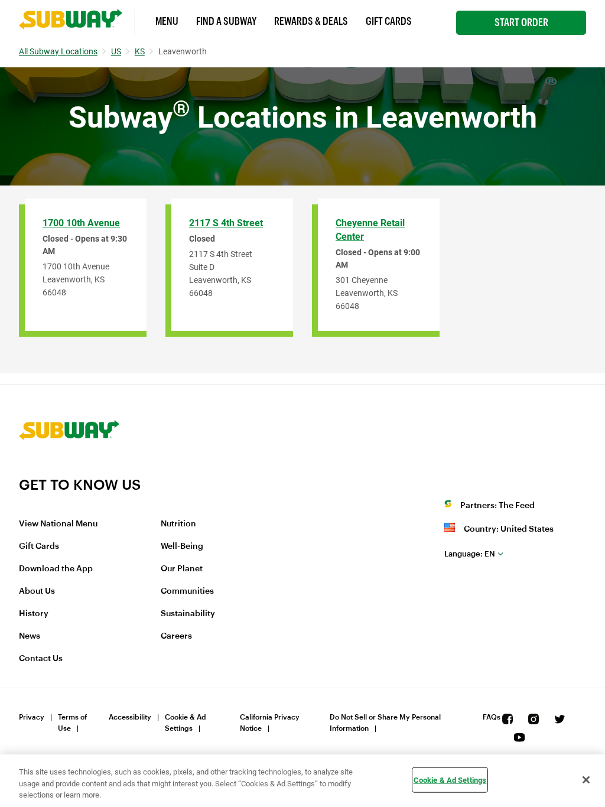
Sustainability (188, 614)
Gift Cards (389, 21)
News (29, 636)
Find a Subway (226, 21)
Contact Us (41, 659)
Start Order (521, 22)
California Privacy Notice (270, 723)
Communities (187, 591)
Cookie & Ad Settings (185, 723)
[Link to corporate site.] (69, 468)
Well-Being (182, 546)
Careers (176, 636)
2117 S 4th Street (226, 223)
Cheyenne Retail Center (370, 229)
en (469, 554)
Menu (166, 21)
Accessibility (130, 717)
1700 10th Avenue (81, 223)
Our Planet (182, 569)
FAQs (491, 717)
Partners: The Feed (497, 506)
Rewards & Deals (311, 21)
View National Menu (58, 524)
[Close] (586, 780)
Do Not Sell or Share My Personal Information (385, 723)
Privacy (31, 717)
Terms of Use (72, 723)
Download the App (56, 569)
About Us (37, 591)
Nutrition (178, 524)
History (33, 614)
